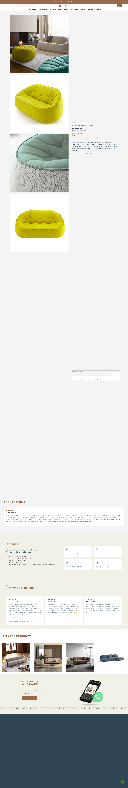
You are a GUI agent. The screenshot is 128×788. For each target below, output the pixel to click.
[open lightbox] (39, 44)
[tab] (115, 374)
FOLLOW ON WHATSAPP (29, 698)
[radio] (75, 138)
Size (73, 135)
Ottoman (121, 779)
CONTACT (98, 9)
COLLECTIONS (43, 9)
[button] (119, 5)
